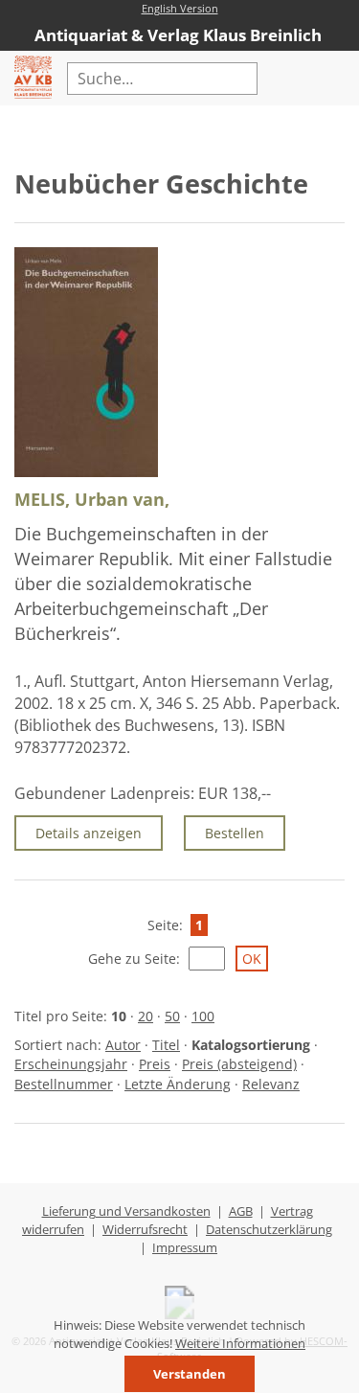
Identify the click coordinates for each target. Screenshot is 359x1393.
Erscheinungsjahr (70, 1064)
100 (202, 1016)
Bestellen (234, 833)
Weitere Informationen (240, 1343)
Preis (154, 1064)
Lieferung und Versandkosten (126, 1211)
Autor (123, 1045)
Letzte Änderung (177, 1084)
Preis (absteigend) (239, 1064)
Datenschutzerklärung (269, 1229)
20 (145, 1016)
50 (172, 1016)
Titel (166, 1045)
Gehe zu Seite (132, 958)
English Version (180, 8)
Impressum (184, 1247)
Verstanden (189, 1373)
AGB (241, 1211)
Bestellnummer (63, 1084)
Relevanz (271, 1084)
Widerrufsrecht (145, 1229)
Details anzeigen (88, 833)
